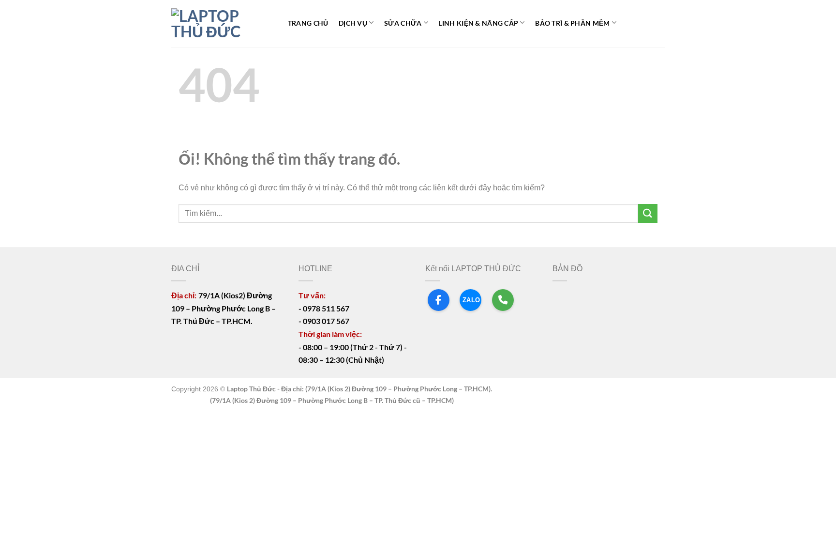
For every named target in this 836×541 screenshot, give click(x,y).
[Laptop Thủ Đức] (219, 23)
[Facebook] (438, 300)
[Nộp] (647, 213)
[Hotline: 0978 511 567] (503, 300)
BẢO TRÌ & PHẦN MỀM (572, 23)
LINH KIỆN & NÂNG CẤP (478, 23)
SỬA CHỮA (402, 23)
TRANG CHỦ (308, 23)
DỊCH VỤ (353, 23)
